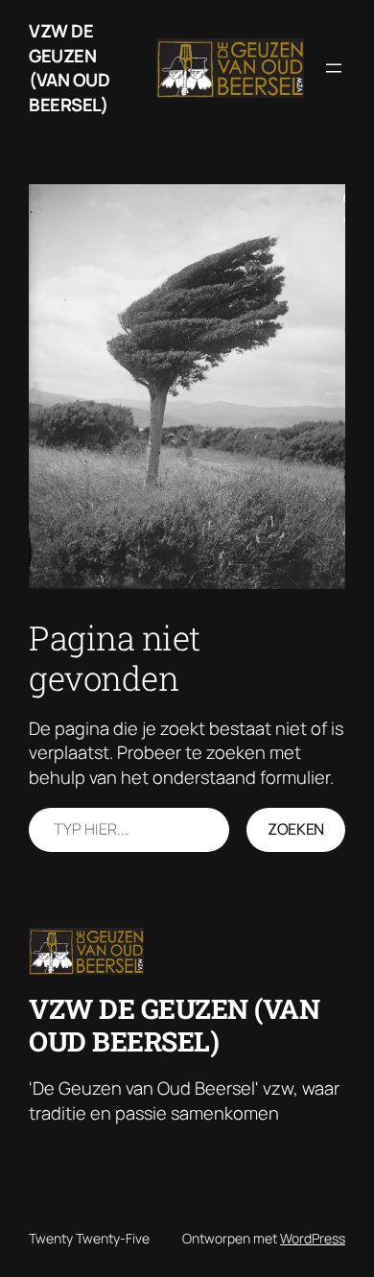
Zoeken (296, 829)
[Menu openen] (333, 68)
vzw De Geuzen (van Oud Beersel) (69, 67)
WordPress (312, 1238)
